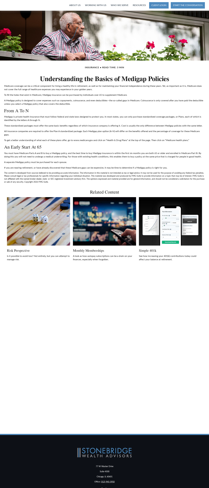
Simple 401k (147, 250)
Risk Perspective (18, 250)
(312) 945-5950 (108, 482)
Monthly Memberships (88, 250)
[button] (75, 5)
